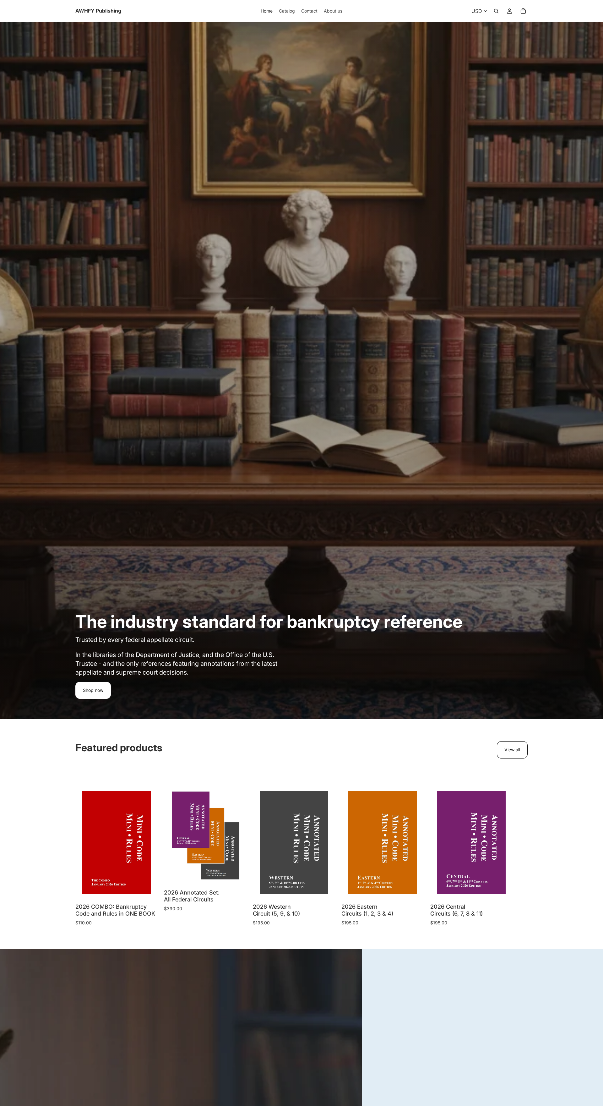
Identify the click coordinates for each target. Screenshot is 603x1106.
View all (512, 749)
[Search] (496, 11)
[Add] (141, 884)
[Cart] (523, 11)
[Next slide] (521, 855)
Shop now (93, 690)
